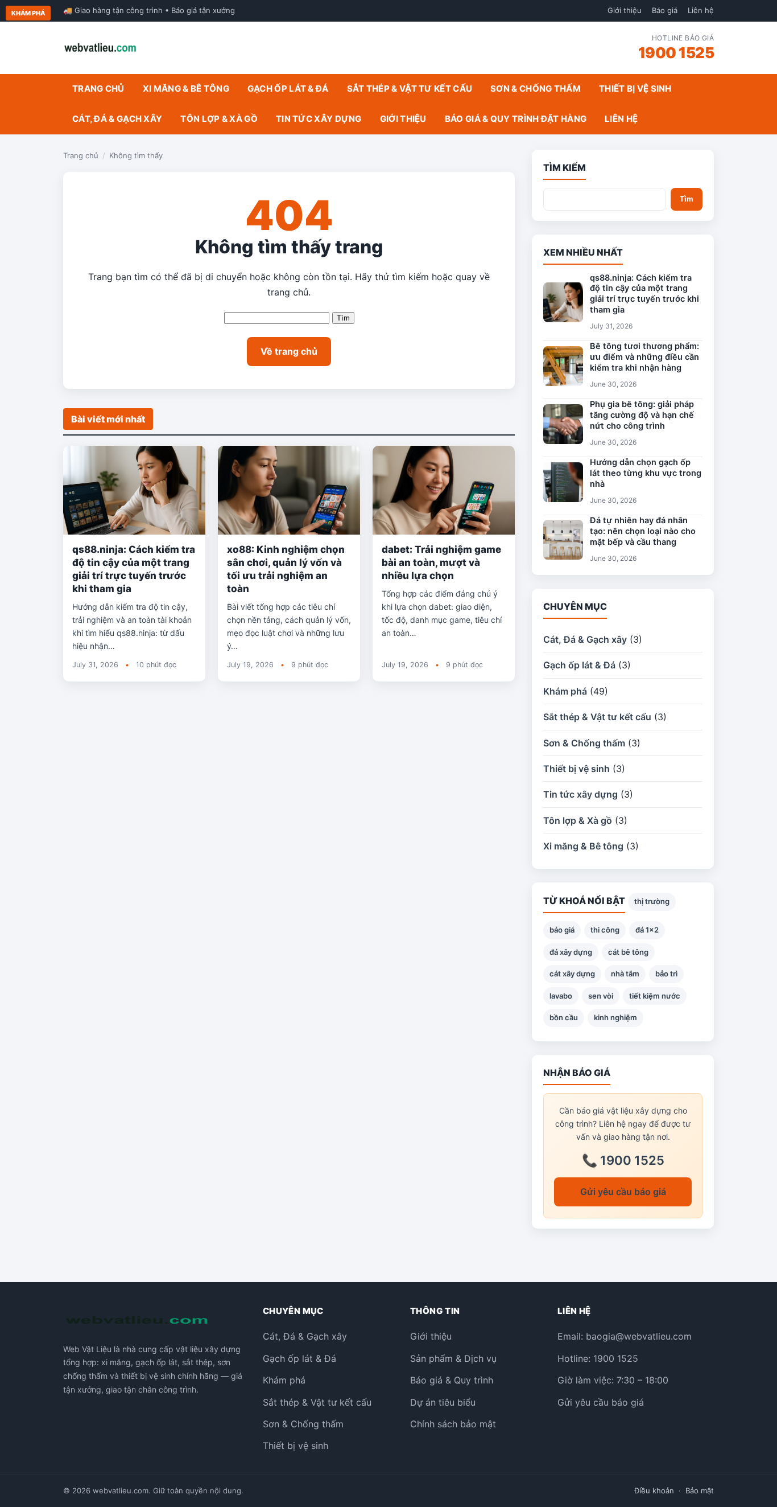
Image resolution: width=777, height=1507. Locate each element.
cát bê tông (628, 951)
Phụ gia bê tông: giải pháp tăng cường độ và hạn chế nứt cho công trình (642, 415)
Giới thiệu (624, 10)
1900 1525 (676, 52)
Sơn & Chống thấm (535, 88)
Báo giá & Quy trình (451, 1380)
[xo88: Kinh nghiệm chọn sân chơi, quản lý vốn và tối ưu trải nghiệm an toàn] (289, 490)
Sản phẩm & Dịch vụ (453, 1358)
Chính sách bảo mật (453, 1424)
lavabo (560, 995)
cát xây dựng (572, 973)
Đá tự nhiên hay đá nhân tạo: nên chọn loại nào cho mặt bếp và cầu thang (643, 531)
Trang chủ (98, 88)
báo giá (562, 929)
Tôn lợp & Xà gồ (219, 118)
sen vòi (600, 995)
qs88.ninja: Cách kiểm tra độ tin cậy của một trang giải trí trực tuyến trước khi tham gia (644, 294)
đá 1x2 (647, 929)
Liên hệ (701, 10)
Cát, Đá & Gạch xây (117, 118)
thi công (604, 929)
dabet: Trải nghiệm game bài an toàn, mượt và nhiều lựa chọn (441, 562)
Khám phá (28, 13)
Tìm (343, 318)
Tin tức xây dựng (319, 118)
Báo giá (664, 10)
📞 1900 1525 (623, 1160)
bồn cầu (563, 1017)
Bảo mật (699, 1490)
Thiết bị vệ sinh (635, 88)
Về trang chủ (289, 351)
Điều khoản (654, 1490)
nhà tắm (625, 973)
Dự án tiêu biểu (443, 1402)
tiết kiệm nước (654, 995)
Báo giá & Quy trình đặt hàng (515, 118)
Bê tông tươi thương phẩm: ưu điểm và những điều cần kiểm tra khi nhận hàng (644, 357)
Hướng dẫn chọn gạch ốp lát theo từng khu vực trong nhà (645, 473)
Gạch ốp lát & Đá (288, 88)
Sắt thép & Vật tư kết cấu (410, 88)
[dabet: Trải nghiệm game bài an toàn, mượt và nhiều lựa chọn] (444, 490)
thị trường (651, 901)
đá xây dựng (570, 951)
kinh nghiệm (615, 1017)
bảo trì (666, 973)
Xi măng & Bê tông (186, 88)
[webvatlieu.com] (100, 48)
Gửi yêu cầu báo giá (623, 1191)
